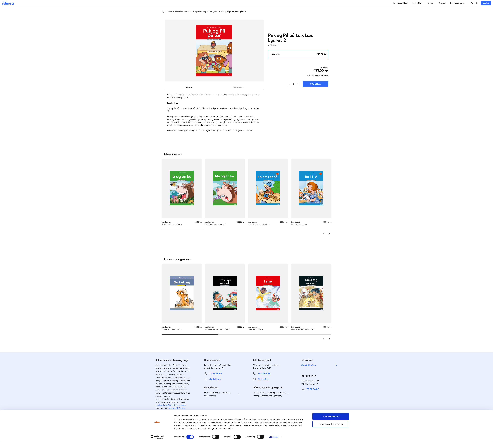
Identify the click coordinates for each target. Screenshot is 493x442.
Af (269, 45)
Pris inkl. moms (313, 76)
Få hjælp (441, 3)
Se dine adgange (457, 3)
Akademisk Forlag (176, 408)
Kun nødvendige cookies (331, 424)
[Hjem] (8, 3)
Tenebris (275, 45)
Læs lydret (213, 12)
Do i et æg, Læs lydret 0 (182, 293)
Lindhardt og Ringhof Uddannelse (171, 405)
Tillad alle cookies (331, 416)
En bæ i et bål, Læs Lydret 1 (268, 188)
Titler (169, 12)
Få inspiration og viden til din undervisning (217, 394)
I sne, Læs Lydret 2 (268, 293)
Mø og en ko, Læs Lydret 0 (225, 188)
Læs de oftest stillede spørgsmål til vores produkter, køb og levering (269, 394)
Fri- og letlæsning (199, 12)
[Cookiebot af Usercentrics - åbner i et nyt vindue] (157, 437)
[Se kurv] (476, 3)
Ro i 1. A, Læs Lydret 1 (311, 188)
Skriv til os (215, 379)
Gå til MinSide (308, 365)
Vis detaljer (274, 437)
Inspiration (417, 3)
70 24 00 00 (313, 389)
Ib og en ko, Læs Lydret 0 (182, 188)
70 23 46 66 (264, 373)
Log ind (486, 3)
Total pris (324, 67)
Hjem (163, 11)
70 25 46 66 (215, 373)
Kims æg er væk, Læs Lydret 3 (311, 293)
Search (472, 3)
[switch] (215, 437)
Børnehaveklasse (181, 12)
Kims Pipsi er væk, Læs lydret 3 (225, 293)
